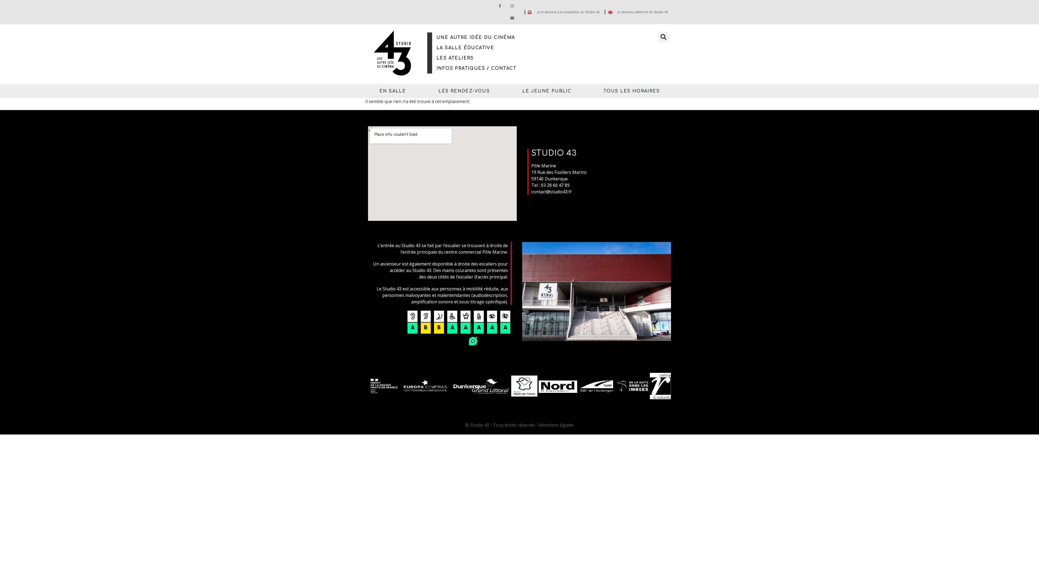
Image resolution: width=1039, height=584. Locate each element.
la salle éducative (465, 47)
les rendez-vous (464, 91)
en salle (392, 91)
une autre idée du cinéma (475, 37)
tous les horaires (632, 91)
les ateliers (455, 58)
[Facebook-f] (500, 6)
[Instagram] (512, 6)
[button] (663, 37)
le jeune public (546, 91)
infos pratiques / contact (476, 68)
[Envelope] (512, 18)
